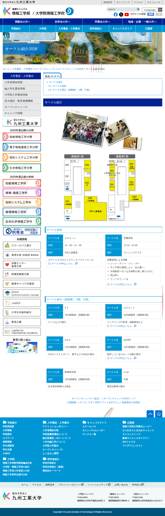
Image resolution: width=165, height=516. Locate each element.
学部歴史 (7, 434)
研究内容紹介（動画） (54, 466)
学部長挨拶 (8, 426)
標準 (151, 14)
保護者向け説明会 (131, 402)
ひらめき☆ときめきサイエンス (138, 430)
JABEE (6, 453)
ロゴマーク (8, 438)
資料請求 (107, 2)
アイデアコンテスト (132, 445)
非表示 (55, 76)
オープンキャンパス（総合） (86, 398)
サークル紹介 (55, 82)
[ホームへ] (158, 413)
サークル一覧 (89, 434)
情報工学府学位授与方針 (15, 474)
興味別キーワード (52, 470)
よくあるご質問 (50, 453)
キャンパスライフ (122, 28)
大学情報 (7, 430)
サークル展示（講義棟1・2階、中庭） (69, 89)
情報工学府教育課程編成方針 (17, 463)
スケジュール (153, 2)
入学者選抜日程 (50, 430)
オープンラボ (86, 402)
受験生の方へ (22, 21)
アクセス (138, 2)
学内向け (136, 484)
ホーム (24, 484)
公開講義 (72, 402)
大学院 (42, 28)
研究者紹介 (96, 28)
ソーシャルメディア (97, 484)
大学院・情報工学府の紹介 (16, 466)
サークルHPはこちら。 (63, 263)
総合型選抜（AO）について (57, 438)
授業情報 (7, 441)
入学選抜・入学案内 (69, 28)
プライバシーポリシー (69, 484)
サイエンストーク (131, 434)
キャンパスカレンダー (93, 430)
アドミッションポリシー (55, 426)
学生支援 (7, 449)
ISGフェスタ (128, 441)
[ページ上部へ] (150, 413)
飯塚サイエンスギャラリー (136, 438)
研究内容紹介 (49, 463)
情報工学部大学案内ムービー (137, 426)
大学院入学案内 (50, 445)
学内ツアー (100, 402)
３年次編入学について (54, 441)
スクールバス (89, 426)
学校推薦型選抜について (55, 434)
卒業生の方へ (102, 21)
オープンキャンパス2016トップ (119, 398)
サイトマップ (123, 2)
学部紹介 (16, 28)
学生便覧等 (8, 445)
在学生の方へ (62, 21)
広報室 (148, 28)
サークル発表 (57, 86)
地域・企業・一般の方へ (142, 21)
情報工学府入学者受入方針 (16, 470)
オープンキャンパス (53, 449)
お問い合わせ (121, 484)
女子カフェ (114, 402)
